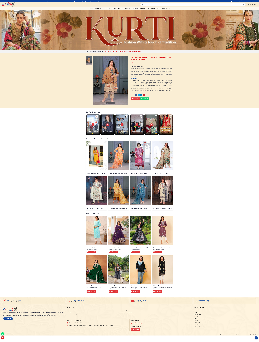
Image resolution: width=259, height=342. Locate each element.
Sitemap (128, 314)
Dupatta (120, 8)
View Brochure (135, 329)
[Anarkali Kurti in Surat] (96, 269)
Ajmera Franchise (130, 310)
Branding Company (251, 334)
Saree (91, 8)
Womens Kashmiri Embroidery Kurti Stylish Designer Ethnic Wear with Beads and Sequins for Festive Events (140, 207)
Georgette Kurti (113, 285)
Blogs (69, 312)
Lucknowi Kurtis (157, 246)
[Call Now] (256, 337)
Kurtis (113, 8)
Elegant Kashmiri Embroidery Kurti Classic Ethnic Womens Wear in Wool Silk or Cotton (118, 172)
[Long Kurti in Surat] (140, 230)
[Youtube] (132, 323)
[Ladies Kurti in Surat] (118, 230)
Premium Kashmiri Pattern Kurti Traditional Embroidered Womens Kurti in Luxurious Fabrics (139, 172)
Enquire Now (136, 98)
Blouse (127, 8)
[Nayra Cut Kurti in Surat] (96, 230)
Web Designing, (233, 334)
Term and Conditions (73, 316)
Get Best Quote (91, 251)
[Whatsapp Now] (2, 334)
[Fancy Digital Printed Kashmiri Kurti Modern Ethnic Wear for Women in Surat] (89, 60)
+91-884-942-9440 (77, 323)
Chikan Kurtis (156, 285)
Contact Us (245, 1)
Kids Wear (142, 8)
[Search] (243, 4)
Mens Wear (165, 8)
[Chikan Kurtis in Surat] (162, 269)
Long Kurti (133, 246)
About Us (235, 1)
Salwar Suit (106, 8)
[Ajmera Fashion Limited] (8, 4)
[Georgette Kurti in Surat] (118, 269)
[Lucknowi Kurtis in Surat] (162, 230)
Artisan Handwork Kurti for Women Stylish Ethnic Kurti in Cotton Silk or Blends (96, 172)
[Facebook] (134, 323)
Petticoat (134, 8)
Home (87, 51)
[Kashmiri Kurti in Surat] (140, 269)
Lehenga (97, 8)
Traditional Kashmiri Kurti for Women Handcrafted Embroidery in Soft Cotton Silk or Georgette (96, 207)
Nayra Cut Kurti (90, 246)
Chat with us (145, 98)
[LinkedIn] (140, 323)
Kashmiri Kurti (99, 51)
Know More (8, 318)
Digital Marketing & (242, 334)
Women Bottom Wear (154, 8)
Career (254, 1)
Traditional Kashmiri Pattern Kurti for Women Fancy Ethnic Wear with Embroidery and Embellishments (118, 207)
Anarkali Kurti (90, 285)
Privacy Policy (129, 312)
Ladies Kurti (112, 246)
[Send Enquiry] (2, 337)
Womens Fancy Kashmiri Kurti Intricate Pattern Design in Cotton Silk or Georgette (161, 172)
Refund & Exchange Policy (74, 314)
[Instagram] (137, 323)
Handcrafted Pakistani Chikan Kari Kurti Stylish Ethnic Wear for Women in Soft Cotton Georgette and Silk (162, 207)
